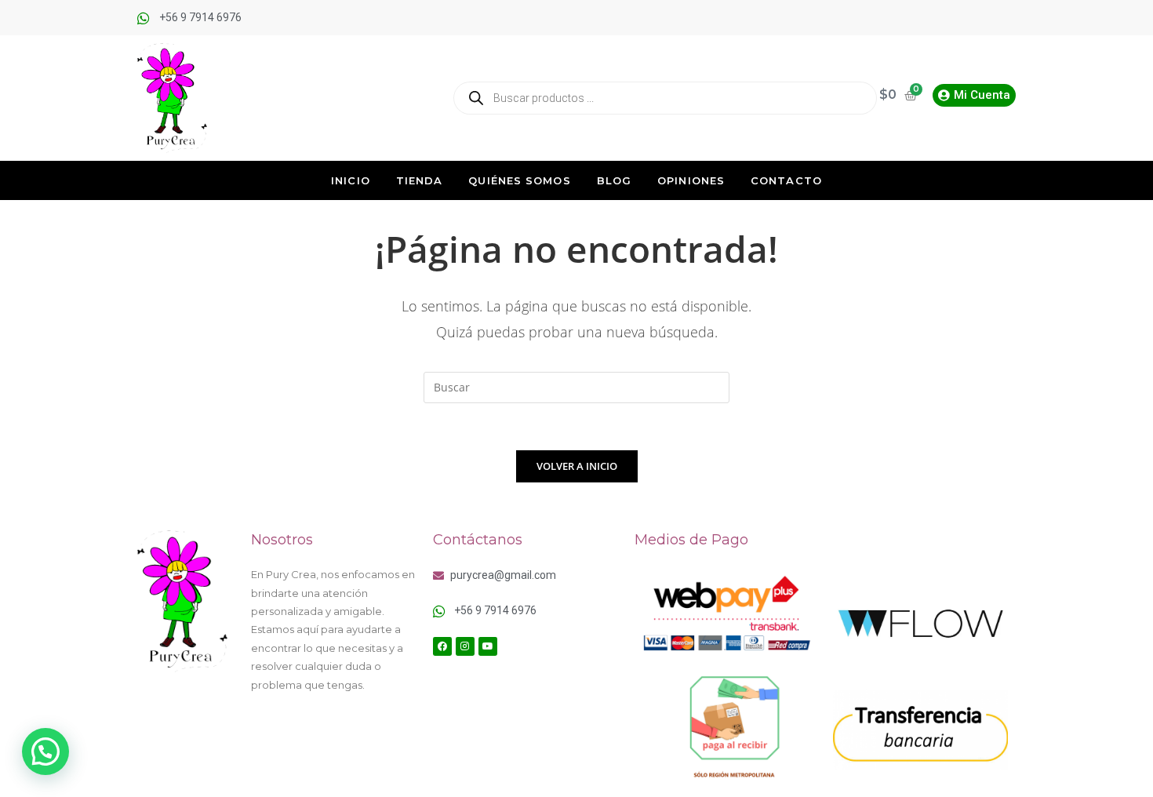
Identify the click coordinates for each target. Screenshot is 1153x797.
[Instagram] (465, 646)
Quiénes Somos (519, 180)
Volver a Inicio (576, 466)
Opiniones (691, 180)
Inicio (350, 180)
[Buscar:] (576, 386)
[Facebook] (442, 646)
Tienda (419, 180)
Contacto (786, 180)
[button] (45, 751)
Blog (614, 180)
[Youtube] (487, 646)
